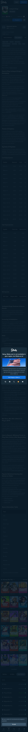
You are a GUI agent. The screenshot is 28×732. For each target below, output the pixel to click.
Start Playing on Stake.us (14, 377)
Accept (14, 724)
